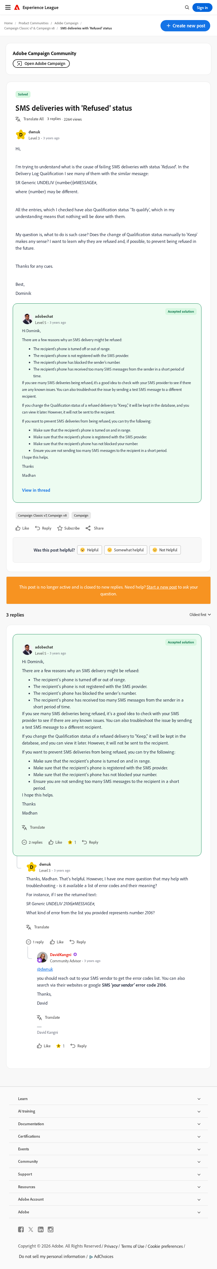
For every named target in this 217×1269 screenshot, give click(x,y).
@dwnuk (45, 969)
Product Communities (34, 23)
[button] (185, 25)
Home (8, 23)
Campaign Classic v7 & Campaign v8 (29, 28)
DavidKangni (60, 954)
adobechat (44, 316)
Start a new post (162, 587)
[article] (107, 745)
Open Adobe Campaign (45, 63)
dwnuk (34, 131)
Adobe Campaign (66, 23)
